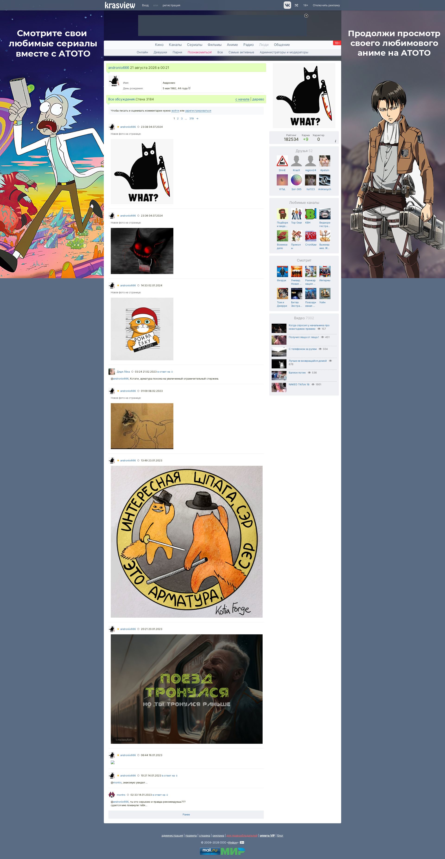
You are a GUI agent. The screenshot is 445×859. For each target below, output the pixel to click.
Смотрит (304, 260)
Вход (145, 5)
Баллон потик (297, 372)
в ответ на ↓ (165, 371)
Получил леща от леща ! (304, 337)
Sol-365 (297, 189)
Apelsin (324, 170)
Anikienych (324, 189)
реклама (218, 835)
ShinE (282, 170)
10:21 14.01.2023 (151, 775)
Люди (264, 44)
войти (175, 110)
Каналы (175, 44)
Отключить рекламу (326, 5)
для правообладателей (241, 835)
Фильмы (215, 44)
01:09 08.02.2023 (152, 391)
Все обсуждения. (122, 99)
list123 (311, 189)
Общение (282, 44)
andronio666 (118, 67)
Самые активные (241, 52)
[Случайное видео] (296, 5)
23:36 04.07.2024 (152, 215)
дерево (258, 99)
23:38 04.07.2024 (152, 126)
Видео (304, 318)
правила (191, 835)
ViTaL (282, 189)
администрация (172, 835)
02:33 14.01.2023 (141, 794)
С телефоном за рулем (303, 349)
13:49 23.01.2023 (151, 460)
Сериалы (194, 44)
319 (191, 118)
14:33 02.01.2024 (151, 285)
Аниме (232, 44)
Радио (248, 44)
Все (220, 52)
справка (204, 835)
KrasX (296, 170)
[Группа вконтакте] (287, 8)
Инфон (232, 842)
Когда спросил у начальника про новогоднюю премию (309, 327)
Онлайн (142, 52)
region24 (310, 170)
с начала (242, 99)
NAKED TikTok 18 (299, 384)
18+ (305, 5)
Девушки (160, 52)
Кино (159, 44)
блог (280, 835)
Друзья (304, 151)
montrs (117, 782)
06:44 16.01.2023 (151, 755)
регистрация (171, 5)
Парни (177, 52)
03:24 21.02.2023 (146, 371)
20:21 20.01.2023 (151, 629)
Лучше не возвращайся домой (308, 360)
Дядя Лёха (123, 371)
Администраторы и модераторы (284, 52)
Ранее (186, 814)
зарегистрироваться (198, 110)
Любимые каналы (304, 202)
